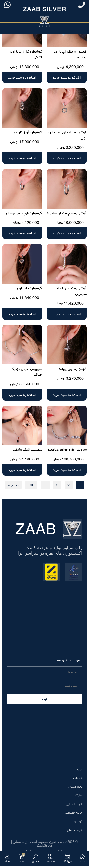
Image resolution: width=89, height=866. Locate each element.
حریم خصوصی (73, 812)
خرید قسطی (74, 830)
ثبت (44, 699)
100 (31, 485)
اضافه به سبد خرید (67, 77)
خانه (79, 769)
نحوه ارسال (75, 786)
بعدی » (13, 485)
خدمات (77, 778)
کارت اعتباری (74, 804)
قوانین (78, 821)
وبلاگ (78, 795)
